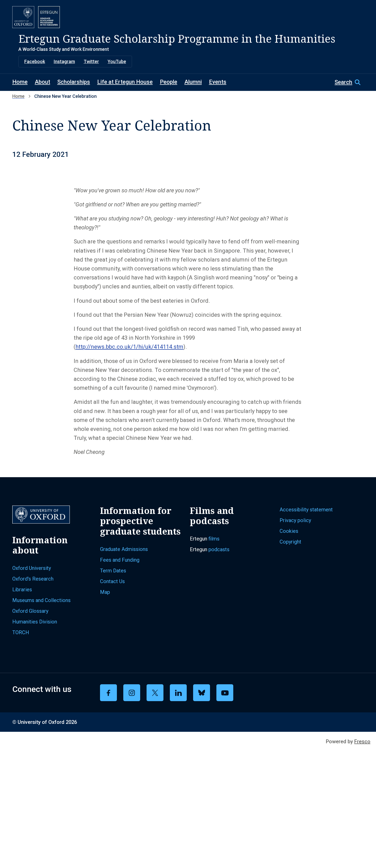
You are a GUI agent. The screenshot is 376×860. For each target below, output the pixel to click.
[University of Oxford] (23, 17)
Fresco (362, 741)
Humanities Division (34, 622)
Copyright (290, 542)
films (213, 539)
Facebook (34, 61)
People (168, 82)
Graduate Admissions (124, 549)
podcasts (218, 549)
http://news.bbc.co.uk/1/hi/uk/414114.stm (129, 347)
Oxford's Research (32, 579)
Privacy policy (295, 520)
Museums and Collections (41, 600)
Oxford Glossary (30, 611)
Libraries (22, 589)
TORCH (20, 632)
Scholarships (73, 82)
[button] (349, 82)
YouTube (117, 61)
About (42, 82)
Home (20, 82)
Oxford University (31, 568)
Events (217, 82)
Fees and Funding (119, 560)
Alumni (193, 82)
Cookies (289, 531)
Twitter (91, 61)
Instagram (64, 61)
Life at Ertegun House (125, 82)
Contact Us (112, 581)
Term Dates (113, 571)
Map (105, 592)
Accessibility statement (306, 509)
